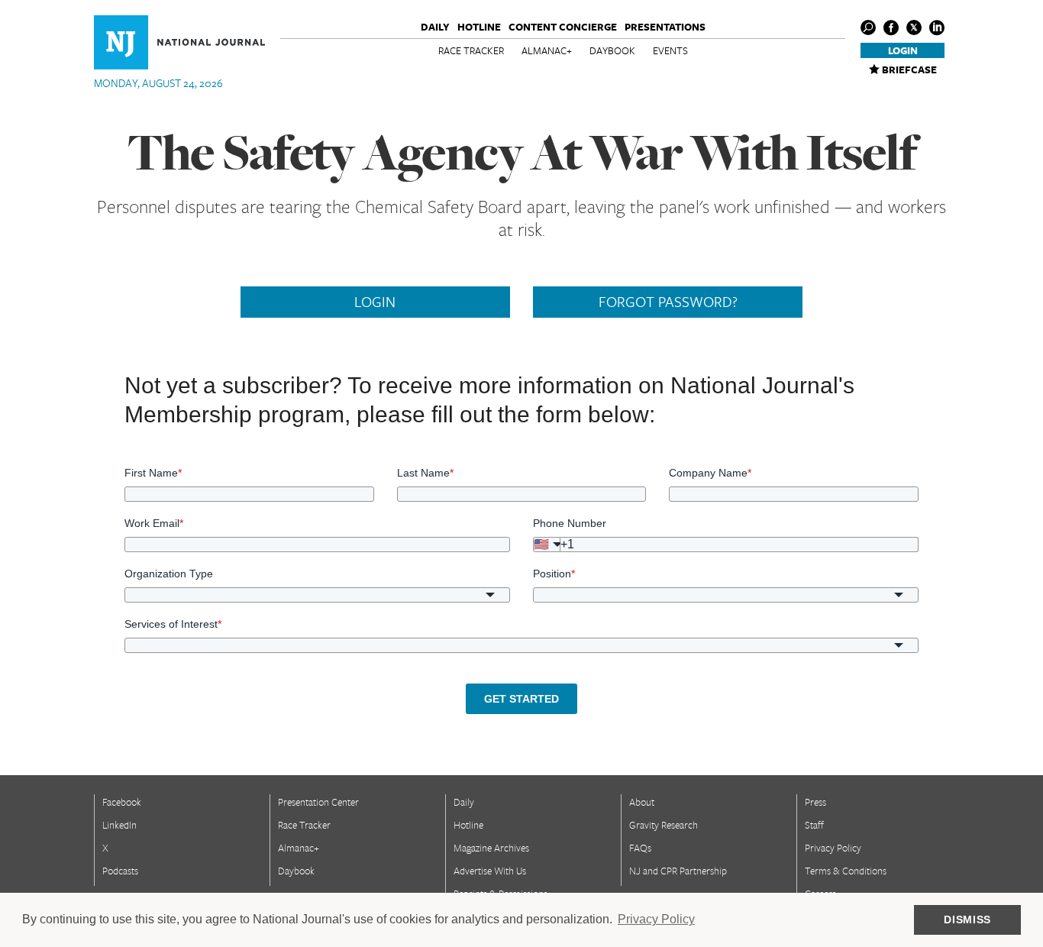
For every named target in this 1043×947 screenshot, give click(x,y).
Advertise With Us (490, 871)
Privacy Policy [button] (656, 919)
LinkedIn (119, 825)
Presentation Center (318, 802)
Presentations (665, 27)
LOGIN (375, 302)
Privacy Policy (833, 848)
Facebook (121, 802)
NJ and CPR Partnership (678, 871)
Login (903, 50)
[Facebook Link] (891, 27)
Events (670, 50)
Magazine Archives (491, 848)
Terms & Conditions (845, 871)
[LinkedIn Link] (937, 27)
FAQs (640, 848)
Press (815, 802)
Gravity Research (663, 825)
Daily (435, 27)
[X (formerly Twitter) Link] (914, 27)
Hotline (479, 27)
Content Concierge (563, 27)
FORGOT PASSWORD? (668, 302)
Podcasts (120, 871)
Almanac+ (547, 50)
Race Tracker (471, 50)
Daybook (612, 50)
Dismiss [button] (967, 919)
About (641, 802)
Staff (814, 825)
